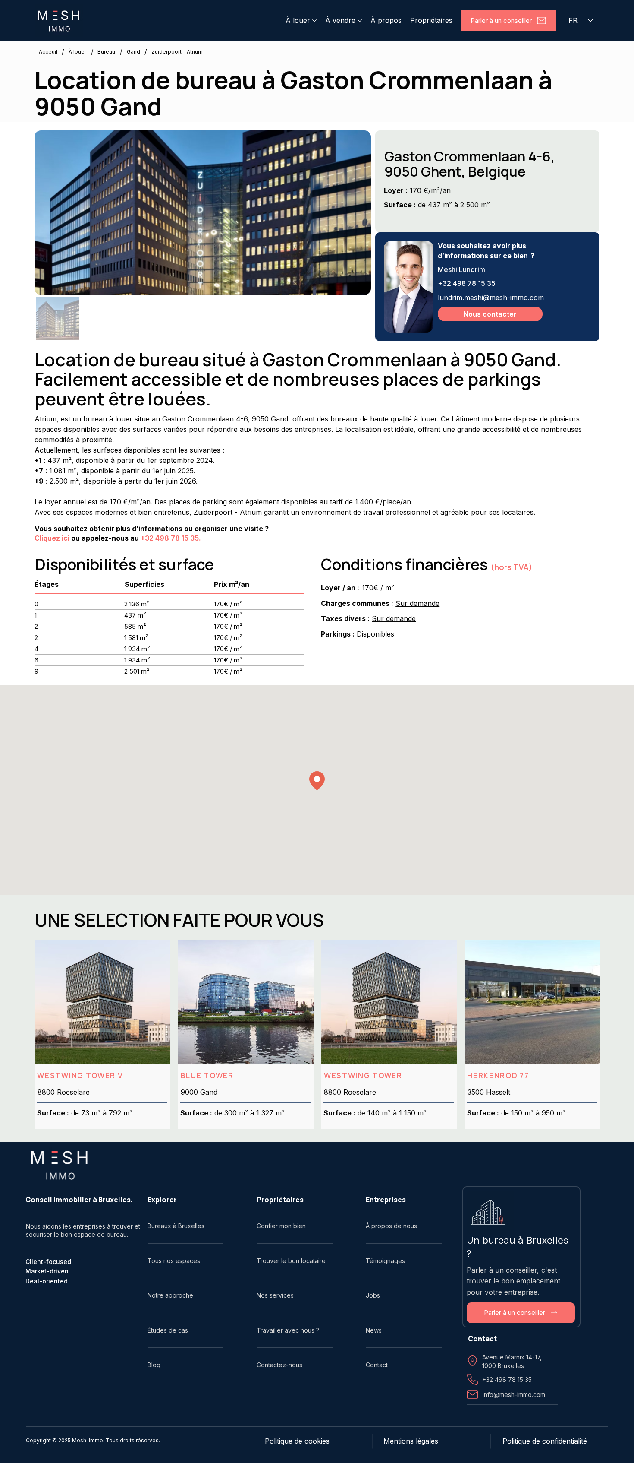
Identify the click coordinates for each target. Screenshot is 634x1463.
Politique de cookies (297, 1441)
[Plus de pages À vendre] (360, 21)
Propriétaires (280, 1199)
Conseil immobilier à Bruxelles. (79, 1199)
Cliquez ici (52, 538)
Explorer (162, 1199)
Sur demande (417, 603)
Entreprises (386, 1199)
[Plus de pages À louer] (314, 21)
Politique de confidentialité (544, 1441)
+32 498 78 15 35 (467, 283)
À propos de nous (391, 1225)
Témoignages (385, 1260)
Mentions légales (410, 1441)
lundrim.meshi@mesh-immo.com (491, 297)
